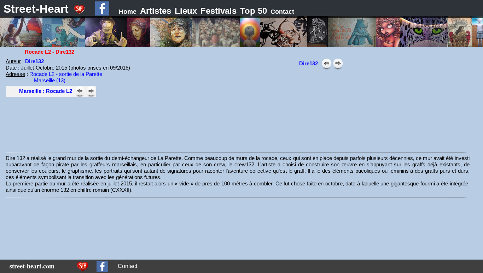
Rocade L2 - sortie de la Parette (65, 74)
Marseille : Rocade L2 (45, 91)
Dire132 (34, 61)
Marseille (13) (49, 80)
